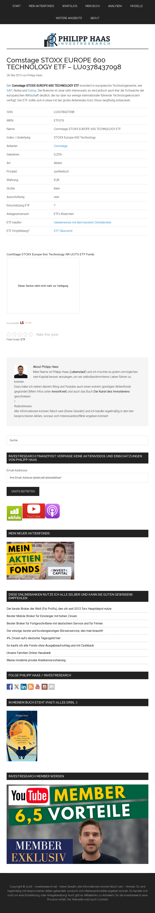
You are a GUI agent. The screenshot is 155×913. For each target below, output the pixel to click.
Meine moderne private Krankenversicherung (36, 660)
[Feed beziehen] (31, 687)
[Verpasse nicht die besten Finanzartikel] (52, 687)
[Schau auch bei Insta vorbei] (45, 687)
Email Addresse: (17, 470)
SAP (9, 90)
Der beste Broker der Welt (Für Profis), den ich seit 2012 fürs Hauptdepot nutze (59, 608)
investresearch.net (77, 40)
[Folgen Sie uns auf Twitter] (17, 687)
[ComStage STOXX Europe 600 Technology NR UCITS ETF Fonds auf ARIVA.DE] (58, 318)
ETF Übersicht (63, 231)
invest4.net (59, 391)
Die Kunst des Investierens (112, 391)
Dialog (32, 90)
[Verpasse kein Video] (38, 687)
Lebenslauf (78, 372)
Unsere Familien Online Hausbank (29, 653)
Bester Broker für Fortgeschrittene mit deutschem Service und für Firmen (55, 623)
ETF (23, 339)
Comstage (60, 146)
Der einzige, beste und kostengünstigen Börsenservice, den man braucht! (55, 631)
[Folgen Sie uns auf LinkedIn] (24, 687)
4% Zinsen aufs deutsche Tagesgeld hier (33, 638)
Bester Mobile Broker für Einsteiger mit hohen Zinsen (42, 616)
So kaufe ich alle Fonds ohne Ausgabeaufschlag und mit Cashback (50, 645)
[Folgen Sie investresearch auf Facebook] (10, 687)
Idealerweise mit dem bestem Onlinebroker (82, 222)
